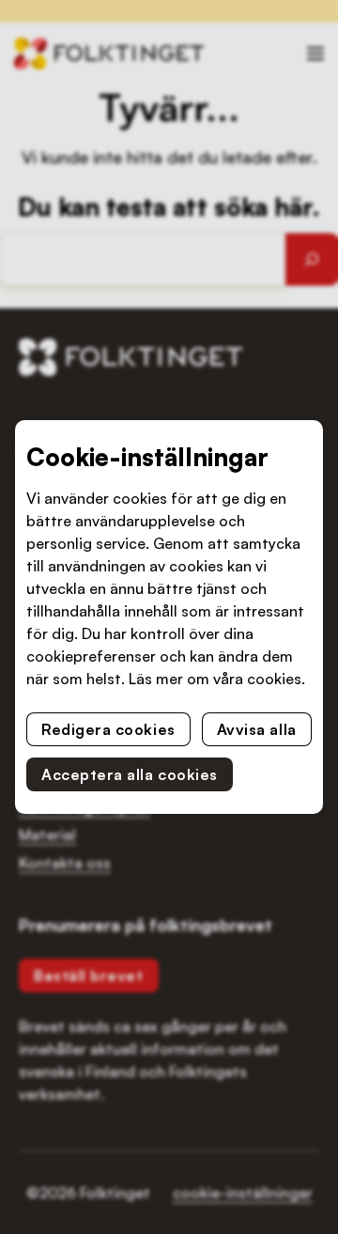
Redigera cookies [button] (108, 729)
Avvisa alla (257, 729)
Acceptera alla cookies (129, 774)
